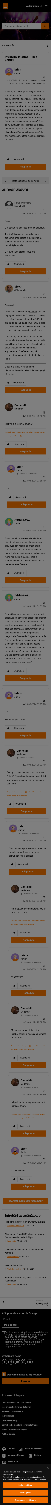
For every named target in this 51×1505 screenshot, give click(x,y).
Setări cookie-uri (25, 1485)
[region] (25, 1484)
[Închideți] (48, 1468)
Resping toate (25, 1493)
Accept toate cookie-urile (25, 1500)
